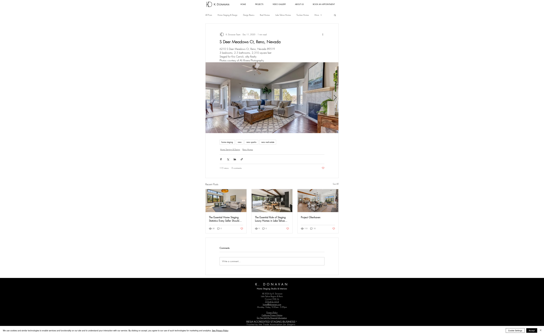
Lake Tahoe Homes (283, 15)
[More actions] (322, 34)
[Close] (540, 330)
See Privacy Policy (220, 330)
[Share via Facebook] (221, 159)
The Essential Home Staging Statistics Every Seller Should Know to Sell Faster (224, 218)
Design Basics (248, 15)
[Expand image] (272, 97)
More (316, 15)
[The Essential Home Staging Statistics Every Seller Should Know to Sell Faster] (226, 200)
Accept (532, 330)
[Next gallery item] (335, 98)
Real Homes (265, 15)
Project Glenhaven (310, 217)
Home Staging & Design (227, 15)
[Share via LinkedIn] (234, 159)
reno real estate (267, 142)
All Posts (208, 15)
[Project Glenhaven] (318, 200)
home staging (227, 142)
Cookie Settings (515, 330)
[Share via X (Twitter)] (228, 159)
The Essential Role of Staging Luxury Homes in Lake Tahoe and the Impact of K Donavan (271, 218)
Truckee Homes (303, 15)
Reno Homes (248, 149)
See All (336, 184)
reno (240, 142)
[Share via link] (241, 159)
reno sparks (251, 142)
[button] (335, 15)
